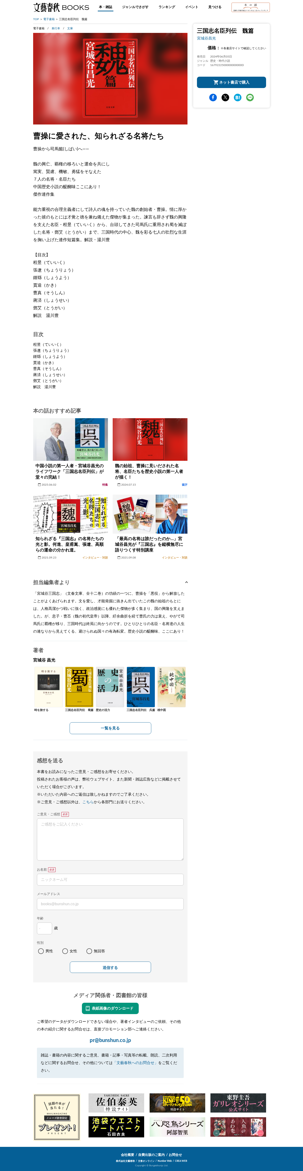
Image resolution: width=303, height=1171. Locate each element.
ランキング (167, 7)
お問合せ (175, 1155)
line (250, 97)
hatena (237, 97)
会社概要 (127, 1155)
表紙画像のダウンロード (113, 1008)
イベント (191, 7)
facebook (213, 97)
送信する (110, 968)
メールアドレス (48, 894)
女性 (73, 951)
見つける (215, 7)
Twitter (225, 97)
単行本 (56, 28)
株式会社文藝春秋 (125, 1161)
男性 (49, 951)
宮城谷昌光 (206, 38)
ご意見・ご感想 (48, 814)
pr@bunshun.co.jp (110, 1040)
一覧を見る (110, 728)
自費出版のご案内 (151, 1155)
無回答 (99, 951)
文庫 (70, 28)
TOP (36, 19)
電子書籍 (49, 19)
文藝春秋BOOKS (61, 7)
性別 (40, 943)
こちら (88, 802)
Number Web (165, 1161)
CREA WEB (181, 1161)
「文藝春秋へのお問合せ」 (135, 1063)
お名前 (42, 869)
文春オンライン (146, 1161)
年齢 (40, 918)
